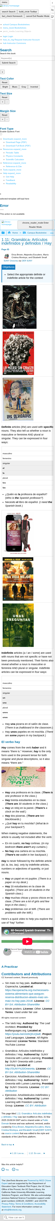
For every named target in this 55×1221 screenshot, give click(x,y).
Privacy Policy (8, 1204)
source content (12, 1133)
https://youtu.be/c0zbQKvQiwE (23, 1034)
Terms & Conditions (24, 1204)
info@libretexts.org (12, 1210)
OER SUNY (27, 261)
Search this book (8, 53)
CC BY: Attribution (35, 1105)
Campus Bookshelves (37, 233)
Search (6, 1217)
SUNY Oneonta (11, 261)
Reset (4, 82)
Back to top (6, 1145)
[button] (10, 180)
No (17, 1170)
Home (15, 233)
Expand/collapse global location (52, 232)
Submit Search (9, 63)
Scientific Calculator (15, 159)
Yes (7, 1170)
